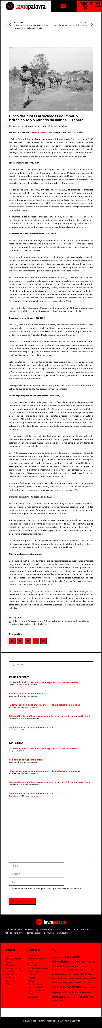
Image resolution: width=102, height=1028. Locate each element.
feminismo (75, 974)
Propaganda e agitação (38, 968)
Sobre (8, 984)
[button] (63, 6)
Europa (59, 974)
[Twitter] (91, 4)
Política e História (35, 971)
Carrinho (10, 971)
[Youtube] (86, 8)
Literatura (32, 974)
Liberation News (38, 132)
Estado (93, 969)
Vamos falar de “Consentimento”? (26, 693)
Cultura (31, 981)
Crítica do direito (35, 984)
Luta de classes (82, 982)
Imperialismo (79, 978)
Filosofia (31, 977)
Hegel (54, 978)
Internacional (89, 978)
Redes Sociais (12, 981)
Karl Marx (56, 982)
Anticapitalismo (35, 620)
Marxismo (74, 986)
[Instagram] (82, 4)
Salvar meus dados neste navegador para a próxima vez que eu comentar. (47, 888)
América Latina (67, 957)
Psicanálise (33, 965)
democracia (72, 965)
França (93, 974)
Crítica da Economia (36, 990)
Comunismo (82, 961)
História (60, 978)
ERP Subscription (13, 958)
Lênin (56, 987)
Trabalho (56, 1000)
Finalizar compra (13, 968)
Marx (63, 987)
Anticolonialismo (51, 620)
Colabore (10, 977)
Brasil (77, 956)
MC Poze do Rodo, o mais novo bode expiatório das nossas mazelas (43, 682)
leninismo (69, 982)
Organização (56, 992)
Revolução (58, 997)
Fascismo (67, 974)
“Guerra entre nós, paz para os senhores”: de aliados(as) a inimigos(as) (44, 704)
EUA (54, 974)
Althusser (56, 957)
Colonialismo (82, 620)
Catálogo (10, 955)
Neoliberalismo (89, 987)
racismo (88, 992)
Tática (62, 1000)
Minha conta (11, 965)
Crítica (30, 993)
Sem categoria (34, 955)
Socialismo (87, 996)
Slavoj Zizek (75, 996)
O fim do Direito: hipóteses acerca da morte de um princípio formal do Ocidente (49, 716)
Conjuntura (17, 617)
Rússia (67, 997)
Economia (78, 969)
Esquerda (86, 970)
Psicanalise (78, 992)
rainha (27, 624)
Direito (70, 969)
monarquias (17, 624)
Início (8, 962)
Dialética (63, 970)
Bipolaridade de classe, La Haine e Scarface (31, 727)
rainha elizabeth (38, 624)
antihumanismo (67, 620)
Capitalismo (60, 961)
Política (67, 992)
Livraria (9, 974)
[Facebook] (86, 4)
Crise (93, 961)
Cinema (71, 962)
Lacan (63, 982)
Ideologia (69, 977)
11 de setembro (19, 620)
